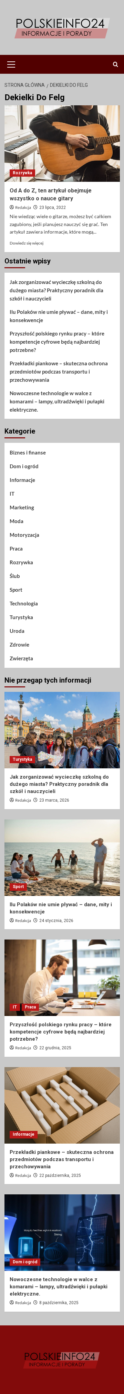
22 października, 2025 (60, 1175)
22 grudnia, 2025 (55, 1048)
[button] (11, 63)
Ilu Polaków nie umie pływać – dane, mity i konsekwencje (59, 316)
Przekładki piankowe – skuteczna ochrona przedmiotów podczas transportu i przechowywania (59, 371)
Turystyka (21, 617)
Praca (16, 548)
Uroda (17, 631)
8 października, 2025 (59, 1302)
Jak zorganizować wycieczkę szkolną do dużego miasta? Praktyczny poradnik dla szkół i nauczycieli (56, 290)
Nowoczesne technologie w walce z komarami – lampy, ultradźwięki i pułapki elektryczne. (57, 401)
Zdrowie (19, 644)
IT (12, 494)
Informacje (22, 480)
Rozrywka (22, 172)
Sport (16, 590)
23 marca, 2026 (54, 800)
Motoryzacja (24, 535)
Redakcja (23, 208)
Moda (16, 521)
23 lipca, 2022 (52, 207)
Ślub (15, 576)
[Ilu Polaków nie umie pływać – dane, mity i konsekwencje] (62, 857)
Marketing (22, 507)
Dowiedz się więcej (26, 243)
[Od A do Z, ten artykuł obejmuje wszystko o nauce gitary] (62, 143)
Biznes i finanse (28, 452)
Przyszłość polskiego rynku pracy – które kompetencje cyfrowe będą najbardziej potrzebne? (57, 341)
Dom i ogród (24, 466)
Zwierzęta (21, 658)
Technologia (24, 603)
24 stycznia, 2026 (56, 920)
